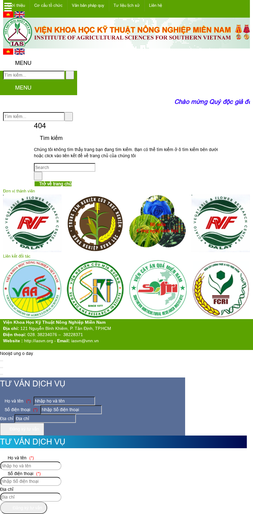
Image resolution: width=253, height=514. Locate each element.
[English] (20, 16)
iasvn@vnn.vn (85, 340)
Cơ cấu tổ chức (48, 5)
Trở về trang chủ (55, 183)
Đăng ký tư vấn (23, 429)
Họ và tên (17, 400)
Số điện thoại (20, 409)
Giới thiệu (16, 5)
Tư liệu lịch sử (127, 5)
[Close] (1, 360)
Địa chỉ (6, 418)
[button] (8, 63)
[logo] (126, 45)
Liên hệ (155, 5)
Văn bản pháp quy (88, 5)
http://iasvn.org (38, 340)
